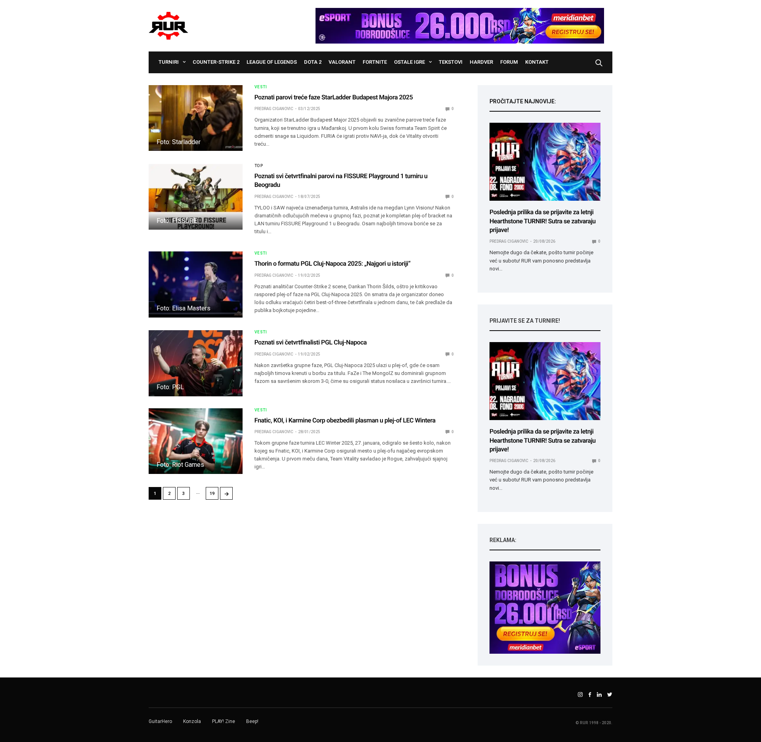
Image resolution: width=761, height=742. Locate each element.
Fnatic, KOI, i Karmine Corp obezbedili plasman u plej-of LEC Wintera (345, 420)
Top (259, 166)
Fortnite (375, 62)
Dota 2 (312, 62)
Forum (509, 62)
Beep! (252, 721)
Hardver (481, 62)
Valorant (342, 62)
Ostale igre (409, 62)
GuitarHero (160, 721)
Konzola (192, 721)
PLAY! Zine (223, 721)
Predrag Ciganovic (273, 109)
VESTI (260, 87)
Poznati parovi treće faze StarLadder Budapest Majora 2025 (333, 97)
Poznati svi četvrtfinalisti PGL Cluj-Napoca (310, 342)
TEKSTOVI (451, 62)
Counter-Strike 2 (216, 62)
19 (212, 493)
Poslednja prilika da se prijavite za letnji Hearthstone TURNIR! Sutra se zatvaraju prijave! (542, 221)
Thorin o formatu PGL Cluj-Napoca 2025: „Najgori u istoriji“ (332, 263)
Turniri (169, 62)
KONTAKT (537, 62)
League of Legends (272, 62)
